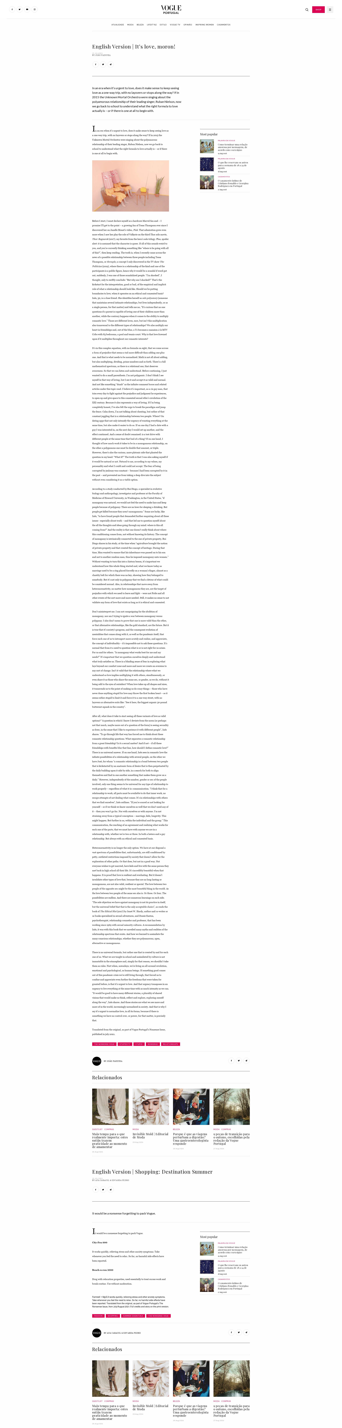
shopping (113, 1316)
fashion (98, 1316)
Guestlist (97, 1129)
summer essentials (133, 1316)
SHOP (318, 10)
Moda (130, 25)
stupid (139, 1044)
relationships (170, 1044)
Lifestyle (152, 25)
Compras (109, 1129)
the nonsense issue (104, 1044)
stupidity (125, 1044)
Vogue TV (175, 25)
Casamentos (223, 25)
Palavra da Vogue (226, 140)
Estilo (163, 25)
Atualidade (118, 25)
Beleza (140, 25)
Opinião (188, 25)
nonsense (153, 1044)
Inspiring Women (204, 25)
